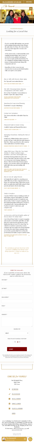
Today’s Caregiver (8, 209)
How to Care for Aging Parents (11, 188)
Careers (13, 413)
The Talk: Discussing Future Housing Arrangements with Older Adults (12, 97)
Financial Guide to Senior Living (11, 129)
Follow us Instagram (17, 408)
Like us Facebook (16, 398)
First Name (4, 280)
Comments (4, 314)
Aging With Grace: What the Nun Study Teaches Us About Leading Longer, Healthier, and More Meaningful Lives (15, 170)
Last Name (4, 288)
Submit (11, 349)
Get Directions (15, 389)
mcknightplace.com (21, 428)
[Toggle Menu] (31, 8)
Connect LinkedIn (16, 403)
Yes (15, 342)
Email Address (5, 297)
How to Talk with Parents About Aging (12, 83)
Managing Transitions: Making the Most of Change (15, 146)
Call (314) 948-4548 (16, 394)
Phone (3, 306)
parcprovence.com (17, 430)
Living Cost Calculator (9, 119)
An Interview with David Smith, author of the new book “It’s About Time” (15, 235)
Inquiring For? (17, 329)
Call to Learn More (12, 2)
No (19, 342)
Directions (29, 2)
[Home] (9, 6)
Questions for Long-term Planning (12, 108)
